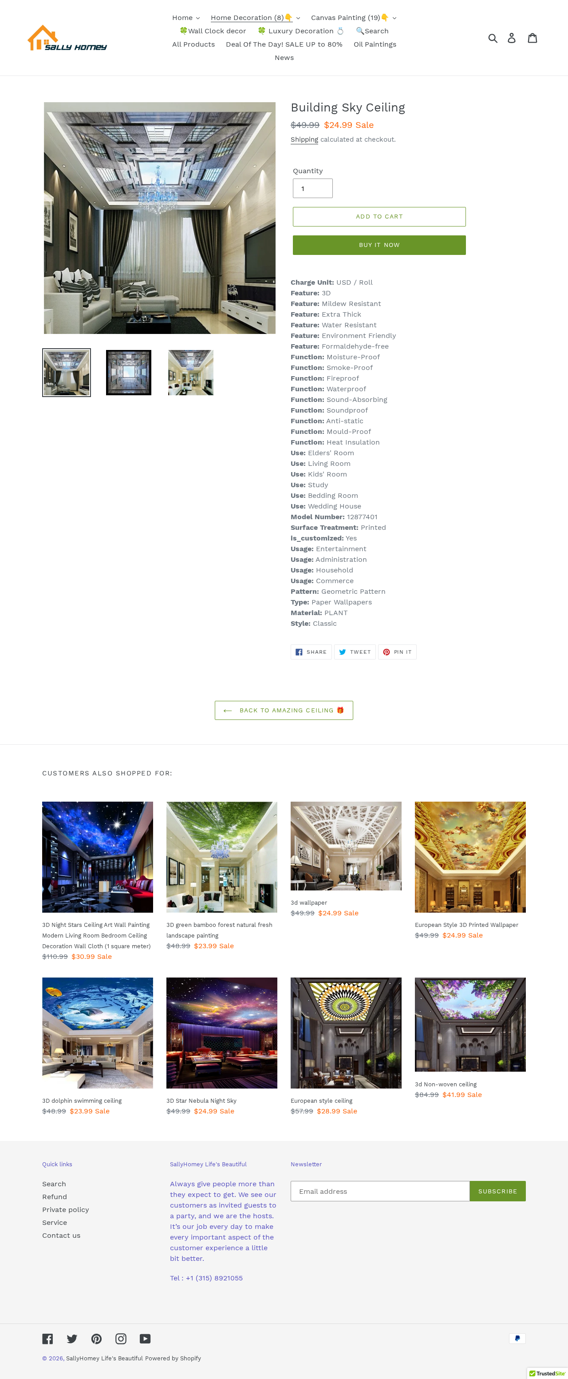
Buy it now (379, 244)
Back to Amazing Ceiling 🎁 (290, 710)
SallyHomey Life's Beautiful (104, 1358)
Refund (54, 1196)
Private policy (65, 1209)
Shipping (304, 139)
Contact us (61, 1235)
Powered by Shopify (173, 1358)
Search (54, 1184)
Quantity (308, 171)
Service (54, 1222)
